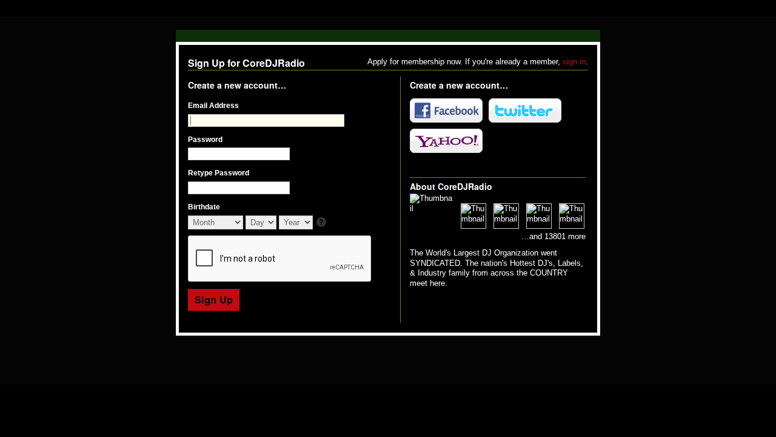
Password (205, 139)
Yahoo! (446, 141)
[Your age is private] (322, 223)
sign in (574, 61)
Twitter (525, 110)
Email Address (213, 105)
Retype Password (218, 173)
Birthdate (204, 207)
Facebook (446, 110)
